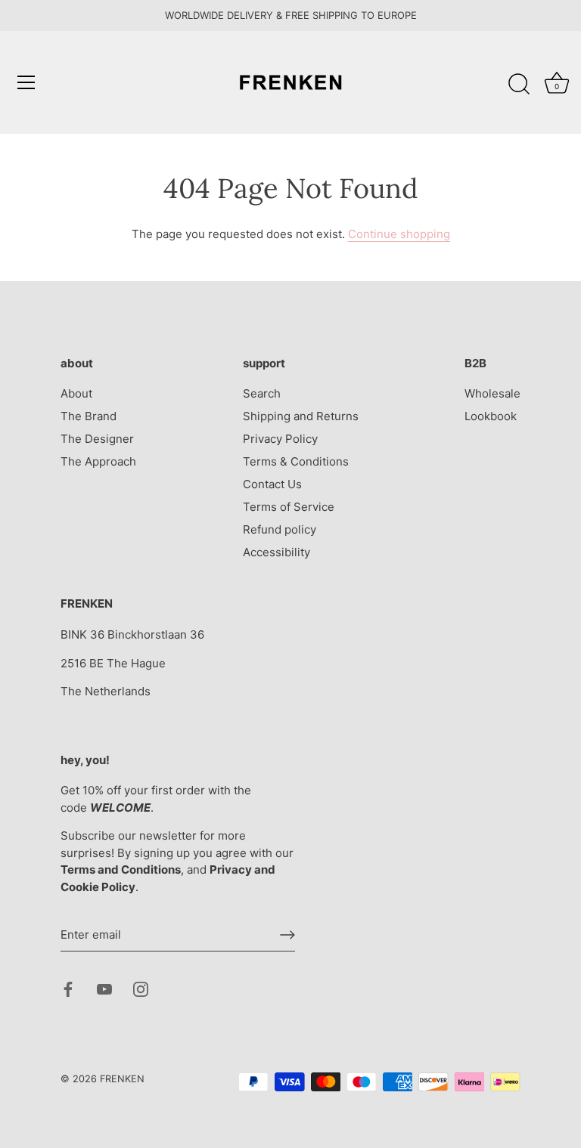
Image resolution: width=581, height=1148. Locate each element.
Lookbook (490, 416)
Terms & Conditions (296, 461)
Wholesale (492, 393)
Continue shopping (399, 234)
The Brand (89, 416)
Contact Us (272, 484)
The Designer (97, 439)
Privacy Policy (280, 439)
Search (262, 393)
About (76, 393)
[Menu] (26, 82)
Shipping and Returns (301, 416)
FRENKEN (122, 1079)
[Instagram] (140, 988)
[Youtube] (104, 988)
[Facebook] (68, 988)
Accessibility (276, 552)
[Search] (519, 84)
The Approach (98, 461)
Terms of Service (288, 507)
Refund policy (279, 529)
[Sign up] (287, 934)
